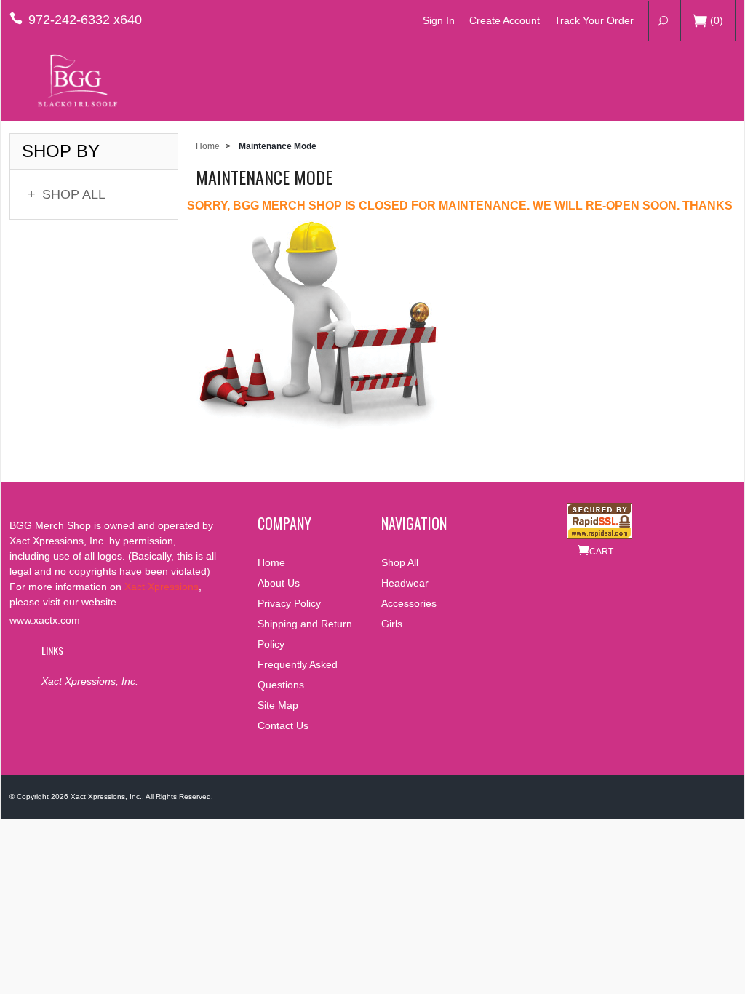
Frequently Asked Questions (298, 675)
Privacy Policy (289, 603)
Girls (391, 623)
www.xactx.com (44, 620)
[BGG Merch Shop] (75, 80)
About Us (279, 583)
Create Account (504, 20)
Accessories (409, 603)
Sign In (439, 20)
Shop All (66, 194)
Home (208, 146)
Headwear (405, 583)
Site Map (278, 705)
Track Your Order (594, 20)
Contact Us (283, 725)
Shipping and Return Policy (305, 634)
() (716, 20)
